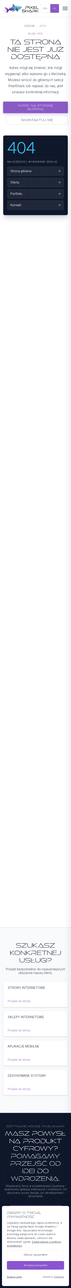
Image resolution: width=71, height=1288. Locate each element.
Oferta (35, 182)
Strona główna (35, 171)
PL (54, 8)
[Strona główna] (22, 8)
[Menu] (64, 8)
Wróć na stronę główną (35, 107)
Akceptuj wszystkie (35, 1265)
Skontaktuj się (37, 120)
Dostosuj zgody (14, 1276)
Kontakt (35, 205)
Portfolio (35, 194)
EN (45, 8)
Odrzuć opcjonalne (35, 1254)
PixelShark (59, 1277)
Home (29, 25)
